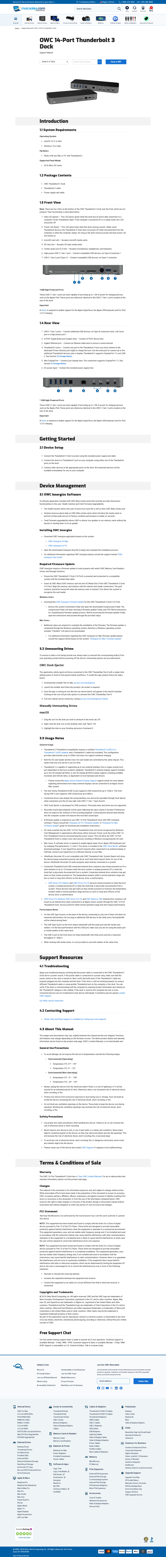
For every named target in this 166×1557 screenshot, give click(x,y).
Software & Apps (61, 1464)
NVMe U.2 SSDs (23, 1423)
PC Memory (93, 1464)
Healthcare (129, 1465)
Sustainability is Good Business (73, 1370)
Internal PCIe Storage (97, 1482)
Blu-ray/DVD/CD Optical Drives (29, 1470)
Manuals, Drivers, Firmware (135, 1483)
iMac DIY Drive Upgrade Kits (28, 1434)
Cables (56, 1429)
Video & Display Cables (98, 1437)
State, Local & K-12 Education (136, 1456)
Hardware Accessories (98, 1501)
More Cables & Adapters (98, 1452)
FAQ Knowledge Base (133, 1486)
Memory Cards (59, 1438)
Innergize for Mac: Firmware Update (105, 639)
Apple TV (21, 1509)
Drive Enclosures (23, 1473)
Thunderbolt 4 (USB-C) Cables (101, 1414)
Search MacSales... (84, 9)
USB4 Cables (94, 1420)
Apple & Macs (23, 1478)
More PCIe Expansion (97, 1488)
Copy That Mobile (60, 1471)
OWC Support (87, 1147)
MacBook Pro (22, 1482)
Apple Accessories (24, 1514)
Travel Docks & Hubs (61, 1417)
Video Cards (130, 1414)
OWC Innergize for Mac (58, 541)
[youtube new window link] (107, 1388)
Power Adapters (59, 1453)
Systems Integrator (132, 1462)
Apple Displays (23, 1512)
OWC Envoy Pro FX (81, 883)
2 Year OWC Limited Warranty (89, 1176)
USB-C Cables (94, 1423)
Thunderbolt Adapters (98, 1417)
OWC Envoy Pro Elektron (58, 883)
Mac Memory (94, 1461)
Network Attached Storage (27, 1461)
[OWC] (29, 9)
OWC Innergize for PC (57, 546)
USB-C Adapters (95, 1426)
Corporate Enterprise (133, 1450)
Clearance (129, 1438)
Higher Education (131, 1453)
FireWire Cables (95, 1449)
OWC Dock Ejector (110, 846)
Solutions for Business (135, 1443)
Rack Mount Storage (25, 1464)
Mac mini (20, 1497)
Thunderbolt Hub (59, 1414)
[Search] (119, 9)
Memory (93, 1457)
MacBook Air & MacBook (26, 1485)
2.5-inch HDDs (22, 1429)
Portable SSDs (23, 1455)
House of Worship (132, 1459)
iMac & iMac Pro (23, 1488)
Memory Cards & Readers (65, 1433)
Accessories (95, 1493)
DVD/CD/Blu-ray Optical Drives (29, 1431)
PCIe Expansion (96, 1469)
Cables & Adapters (97, 1407)
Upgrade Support (133, 1473)
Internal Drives (24, 1407)
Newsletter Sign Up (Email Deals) (138, 1432)
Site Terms (68, 1549)
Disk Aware (57, 1474)
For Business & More (87, 2)
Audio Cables (94, 1446)
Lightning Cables (95, 1434)
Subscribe (143, 1381)
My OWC (56, 1486)
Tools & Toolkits (95, 1498)
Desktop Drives (23, 1447)
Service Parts (94, 1506)
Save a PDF (116, 62)
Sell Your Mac (22, 1517)
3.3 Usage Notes (64, 356)
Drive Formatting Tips (133, 1489)
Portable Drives (23, 1453)
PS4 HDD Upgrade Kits (26, 1437)
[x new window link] (112, 1388)
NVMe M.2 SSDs (23, 1420)
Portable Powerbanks (61, 1456)
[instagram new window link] (103, 1388)
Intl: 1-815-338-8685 (145, 2)
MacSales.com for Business (72, 1385)
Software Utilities (60, 1489)
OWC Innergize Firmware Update (70, 602)
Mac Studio (21, 1494)
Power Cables (58, 1459)
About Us (40, 1370)
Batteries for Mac (60, 1450)
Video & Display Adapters (63, 1426)
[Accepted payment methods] (125, 1551)
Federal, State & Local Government (138, 1468)
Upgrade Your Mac (132, 1477)
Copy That (57, 1469)
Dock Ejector (58, 1477)
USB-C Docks (58, 1420)
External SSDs (22, 1458)
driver (43, 310)
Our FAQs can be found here (51, 1001)
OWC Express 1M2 (94, 899)
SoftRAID (57, 1492)
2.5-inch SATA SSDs (25, 1414)
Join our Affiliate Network (47, 1378)
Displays (128, 1411)
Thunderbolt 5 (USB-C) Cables (101, 1411)
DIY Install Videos (43, 1374)
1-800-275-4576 (128, 2)
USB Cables (93, 1429)
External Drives (24, 1442)
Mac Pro (20, 1491)
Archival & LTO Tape (25, 1467)
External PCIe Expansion (98, 1474)
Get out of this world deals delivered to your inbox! (34, 2)
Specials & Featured (133, 1435)
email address (105, 1381)
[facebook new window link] (98, 1388)
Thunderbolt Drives (24, 1450)
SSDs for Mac (22, 1411)
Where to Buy (42, 1381)
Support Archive (131, 1492)
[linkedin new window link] (116, 1388)
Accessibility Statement (46, 1385)
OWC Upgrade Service (133, 1495)
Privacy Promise (67, 1381)
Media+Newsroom (68, 1378)
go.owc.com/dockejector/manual (94, 699)
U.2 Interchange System (98, 1479)
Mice (127, 1420)
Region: (108, 2)
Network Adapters (60, 1423)
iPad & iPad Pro (23, 1500)
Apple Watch (22, 1506)
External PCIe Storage (97, 1477)
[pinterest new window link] (121, 1388)
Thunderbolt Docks (60, 1411)
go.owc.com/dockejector (84, 683)
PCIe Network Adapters (98, 1485)
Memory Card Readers (62, 1441)
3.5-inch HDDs (22, 1426)
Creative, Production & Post (135, 1447)
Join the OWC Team (69, 1374)
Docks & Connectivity (63, 1407)
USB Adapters (94, 1431)
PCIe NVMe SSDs (24, 1417)
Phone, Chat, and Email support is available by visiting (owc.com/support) (75, 1019)
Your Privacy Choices (21, 1556)
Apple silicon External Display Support (80, 781)
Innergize (57, 1480)
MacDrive (57, 1483)
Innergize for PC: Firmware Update (84, 823)
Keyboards (129, 1417)
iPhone (20, 1503)
